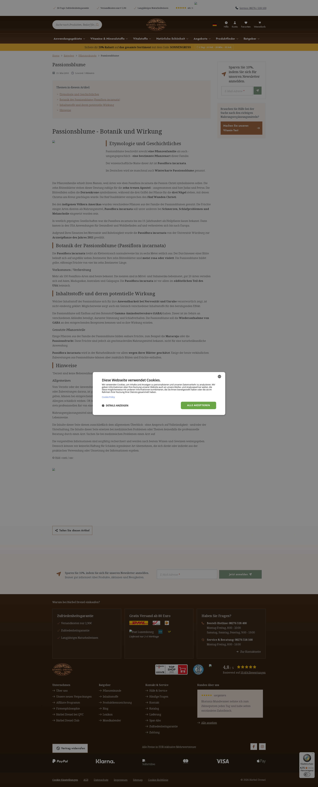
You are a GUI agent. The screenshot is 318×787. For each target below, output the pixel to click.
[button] (115, 405)
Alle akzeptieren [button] (198, 405)
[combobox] (219, 376)
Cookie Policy (108, 397)
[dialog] (159, 393)
